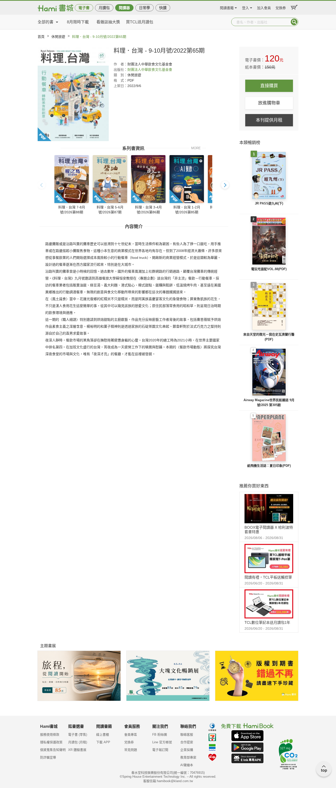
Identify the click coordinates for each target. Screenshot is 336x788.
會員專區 (130, 734)
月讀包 (104, 8)
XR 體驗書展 (77, 750)
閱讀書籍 (227, 7)
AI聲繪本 (186, 765)
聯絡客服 (186, 734)
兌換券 (280, 7)
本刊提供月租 (269, 120)
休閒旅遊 (58, 37)
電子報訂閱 (160, 750)
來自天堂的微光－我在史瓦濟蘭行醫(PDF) (268, 337)
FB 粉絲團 (159, 734)
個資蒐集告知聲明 (53, 750)
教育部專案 (188, 757)
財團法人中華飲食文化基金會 (149, 70)
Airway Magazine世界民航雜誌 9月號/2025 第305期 (269, 402)
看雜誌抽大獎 (108, 22)
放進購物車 (269, 103)
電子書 (84, 8)
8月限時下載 (78, 22)
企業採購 (186, 750)
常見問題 (130, 750)
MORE (196, 147)
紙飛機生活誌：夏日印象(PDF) (269, 465)
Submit (294, 22)
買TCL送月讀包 (139, 22)
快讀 (163, 8)
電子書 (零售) (77, 734)
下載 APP (103, 742)
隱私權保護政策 (51, 742)
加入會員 (264, 7)
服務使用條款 (49, 734)
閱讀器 (124, 8)
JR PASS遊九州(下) (269, 203)
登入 (245, 7)
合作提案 (186, 742)
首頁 (41, 37)
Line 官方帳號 (162, 742)
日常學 (144, 8)
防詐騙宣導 (48, 757)
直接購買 (269, 85)
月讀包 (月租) (77, 742)
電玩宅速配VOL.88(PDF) (269, 269)
